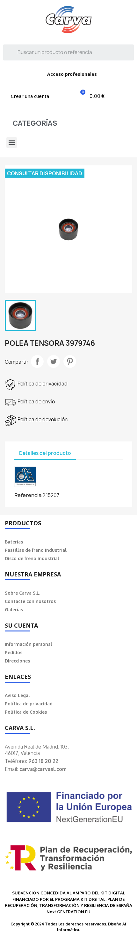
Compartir (37, 361)
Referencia (27, 495)
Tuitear (53, 361)
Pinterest (69, 361)
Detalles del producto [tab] (45, 453)
